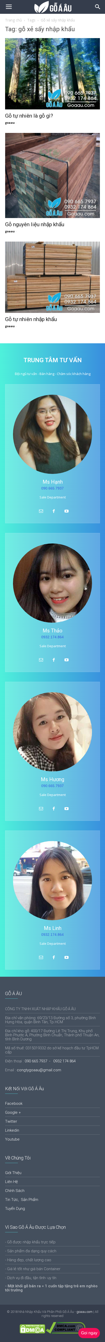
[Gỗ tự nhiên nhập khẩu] (52, 277)
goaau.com (84, 1312)
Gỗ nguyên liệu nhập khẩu (34, 224)
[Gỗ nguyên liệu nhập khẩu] (52, 175)
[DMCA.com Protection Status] (32, 1332)
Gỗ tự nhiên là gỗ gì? (29, 116)
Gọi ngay (89, 1333)
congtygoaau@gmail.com (39, 1070)
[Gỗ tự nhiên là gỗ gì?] (52, 73)
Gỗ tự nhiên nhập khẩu (31, 319)
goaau (10, 122)
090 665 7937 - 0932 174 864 (50, 1061)
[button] (98, 7)
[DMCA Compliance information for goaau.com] (65, 1332)
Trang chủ (13, 20)
